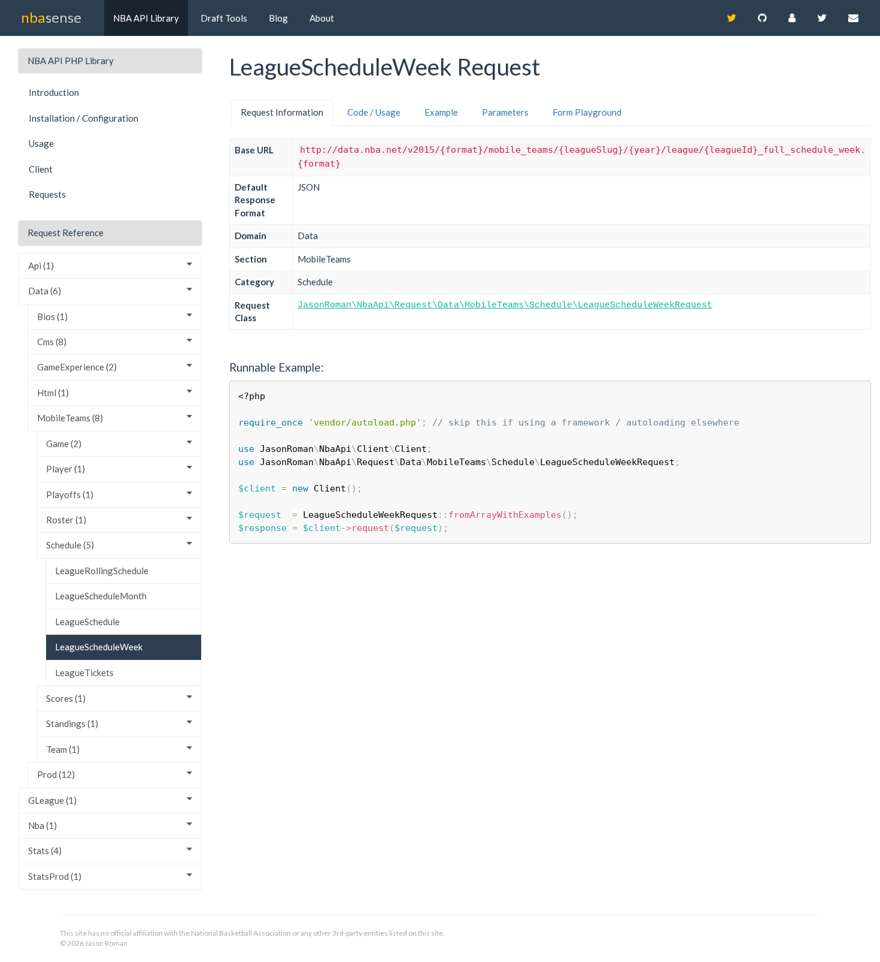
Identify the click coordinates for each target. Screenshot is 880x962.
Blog (278, 18)
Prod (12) (56, 774)
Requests (47, 194)
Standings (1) (72, 723)
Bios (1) (52, 316)
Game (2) (63, 443)
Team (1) (63, 749)
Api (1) (41, 265)
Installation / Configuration (83, 118)
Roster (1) (66, 519)
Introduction (54, 92)
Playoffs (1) (69, 494)
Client (41, 169)
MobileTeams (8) (70, 417)
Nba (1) (42, 825)
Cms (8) (51, 341)
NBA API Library (146, 18)
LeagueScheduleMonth (101, 595)
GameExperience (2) (77, 366)
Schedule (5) (70, 544)
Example (441, 112)
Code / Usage (373, 112)
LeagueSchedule (87, 621)
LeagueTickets (84, 672)
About (321, 18)
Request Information (282, 112)
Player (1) (65, 468)
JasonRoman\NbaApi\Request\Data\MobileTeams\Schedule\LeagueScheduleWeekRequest (505, 305)
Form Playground (587, 112)
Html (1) (53, 392)
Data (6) (44, 290)
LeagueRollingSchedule (101, 570)
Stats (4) (45, 850)
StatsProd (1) (54, 876)
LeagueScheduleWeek (98, 646)
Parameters (505, 112)
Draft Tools (224, 18)
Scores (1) (66, 698)
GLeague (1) (52, 800)
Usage (41, 143)
